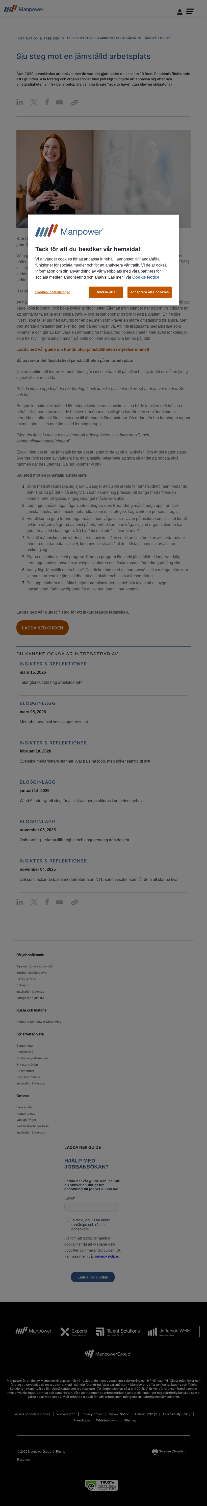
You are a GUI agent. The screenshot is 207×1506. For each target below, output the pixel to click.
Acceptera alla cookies (149, 292)
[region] (103, 260)
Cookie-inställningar (52, 292)
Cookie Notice (145, 277)
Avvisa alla (106, 292)
